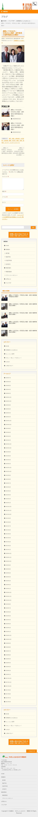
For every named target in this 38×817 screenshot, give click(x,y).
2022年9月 (8, 475)
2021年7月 (8, 526)
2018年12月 (8, 635)
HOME (7, 245)
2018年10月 (8, 639)
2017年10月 (8, 686)
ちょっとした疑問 (10, 353)
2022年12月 (8, 467)
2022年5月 (8, 491)
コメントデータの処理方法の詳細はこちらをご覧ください (13, 217)
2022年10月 (8, 471)
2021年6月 (8, 529)
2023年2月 (8, 463)
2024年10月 (8, 424)
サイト (4, 202)
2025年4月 (8, 412)
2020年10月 (8, 561)
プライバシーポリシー (12, 275)
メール (5, 197)
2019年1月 (8, 631)
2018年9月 (8, 643)
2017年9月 (8, 690)
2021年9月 (8, 518)
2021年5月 (8, 533)
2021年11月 (8, 510)
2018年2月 (8, 670)
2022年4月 (8, 494)
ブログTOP (8, 282)
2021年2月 (8, 545)
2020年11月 (8, 557)
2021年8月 (8, 522)
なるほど (8, 361)
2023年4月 (8, 459)
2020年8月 (8, 569)
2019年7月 (8, 608)
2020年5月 (8, 576)
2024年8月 (8, 428)
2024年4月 (8, 436)
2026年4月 (8, 389)
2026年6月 (8, 381)
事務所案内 (8, 267)
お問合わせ (8, 279)
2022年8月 (8, 479)
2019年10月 (8, 600)
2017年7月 (8, 697)
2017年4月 (8, 701)
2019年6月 (8, 611)
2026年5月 (8, 385)
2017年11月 (8, 682)
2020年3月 (8, 580)
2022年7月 (8, 483)
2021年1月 (8, 549)
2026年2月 (8, 393)
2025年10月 (8, 401)
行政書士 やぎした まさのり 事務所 (20, 811)
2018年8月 (8, 647)
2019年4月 (8, 619)
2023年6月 (8, 455)
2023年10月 (8, 448)
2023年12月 (8, 444)
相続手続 (8, 257)
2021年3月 (8, 541)
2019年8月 (8, 604)
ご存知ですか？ (9, 365)
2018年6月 (8, 654)
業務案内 (8, 249)
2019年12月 (8, 592)
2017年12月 (8, 678)
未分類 (7, 346)
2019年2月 (8, 627)
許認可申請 (9, 260)
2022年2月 (8, 498)
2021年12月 (8, 506)
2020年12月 (8, 553)
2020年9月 (8, 565)
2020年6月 (8, 572)
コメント (5, 176)
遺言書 (7, 253)
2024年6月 (8, 432)
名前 (4, 191)
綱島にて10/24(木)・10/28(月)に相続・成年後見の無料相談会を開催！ (18, 151)
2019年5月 (8, 615)
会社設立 (8, 264)
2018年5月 (8, 658)
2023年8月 (8, 451)
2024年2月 (8, 440)
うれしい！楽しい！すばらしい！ (14, 357)
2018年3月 (8, 666)
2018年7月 (8, 651)
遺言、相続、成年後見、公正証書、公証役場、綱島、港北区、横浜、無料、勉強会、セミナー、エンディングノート (13, 140)
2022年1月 (8, 502)
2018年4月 (8, 662)
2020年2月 (8, 584)
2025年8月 (8, 405)
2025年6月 (8, 409)
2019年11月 (8, 596)
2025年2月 (8, 416)
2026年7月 (8, 377)
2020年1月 (8, 588)
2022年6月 (8, 487)
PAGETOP (32, 751)
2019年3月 (8, 623)
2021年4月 (8, 537)
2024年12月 (8, 420)
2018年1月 (8, 674)
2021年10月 (8, 514)
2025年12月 (8, 397)
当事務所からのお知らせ (11, 350)
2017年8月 (8, 693)
